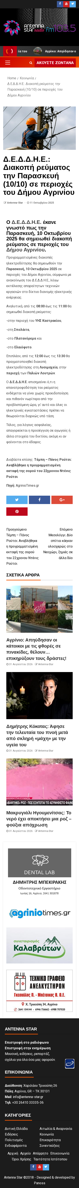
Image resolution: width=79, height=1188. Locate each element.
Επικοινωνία (59, 1153)
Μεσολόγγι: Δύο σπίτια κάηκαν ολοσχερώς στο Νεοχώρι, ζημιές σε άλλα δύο (58, 543)
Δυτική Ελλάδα (16, 1129)
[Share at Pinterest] (17, 511)
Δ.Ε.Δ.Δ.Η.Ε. (27, 222)
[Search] (30, 63)
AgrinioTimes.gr (27, 486)
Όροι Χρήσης (21, 1159)
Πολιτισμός (14, 1140)
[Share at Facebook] (39, 500)
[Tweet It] (17, 500)
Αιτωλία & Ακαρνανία (56, 1129)
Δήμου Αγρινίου (25, 250)
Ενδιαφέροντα (16, 1146)
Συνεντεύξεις (50, 1146)
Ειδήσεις (11, 1134)
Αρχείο (25, 1153)
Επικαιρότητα (50, 1140)
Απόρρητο (40, 1153)
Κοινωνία (47, 1134)
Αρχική (13, 1153)
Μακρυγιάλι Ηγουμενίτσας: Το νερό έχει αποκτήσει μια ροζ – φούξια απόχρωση (38, 819)
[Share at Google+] (62, 500)
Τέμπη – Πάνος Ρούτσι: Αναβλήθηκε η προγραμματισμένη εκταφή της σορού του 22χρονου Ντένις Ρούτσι (22, 546)
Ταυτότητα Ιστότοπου (50, 1159)
